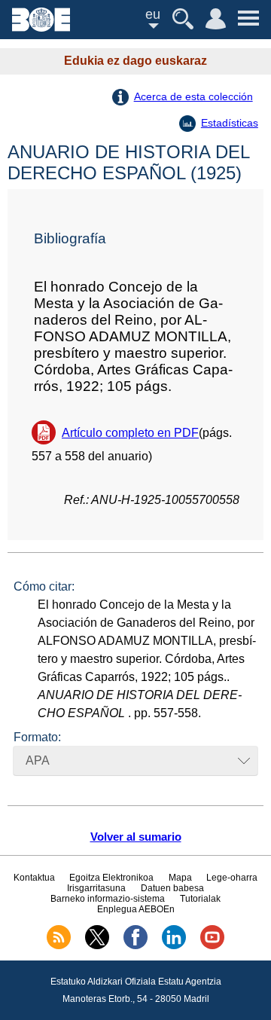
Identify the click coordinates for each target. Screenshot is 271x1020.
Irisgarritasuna (96, 888)
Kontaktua (34, 877)
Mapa (180, 877)
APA (38, 760)
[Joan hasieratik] (41, 27)
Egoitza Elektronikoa (111, 877)
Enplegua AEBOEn (136, 909)
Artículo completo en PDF (130, 432)
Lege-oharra (231, 877)
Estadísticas (229, 123)
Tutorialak (200, 898)
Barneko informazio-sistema (107, 898)
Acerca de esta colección (193, 96)
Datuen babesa (172, 888)
